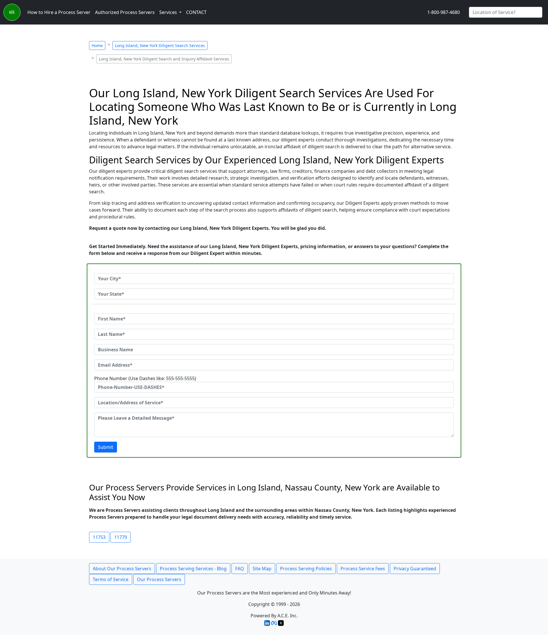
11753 (99, 537)
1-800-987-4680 (443, 12)
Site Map (262, 568)
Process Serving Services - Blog (193, 568)
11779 (120, 537)
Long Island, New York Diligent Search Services (160, 45)
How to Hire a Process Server (58, 12)
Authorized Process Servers (125, 12)
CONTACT (196, 12)
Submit (105, 447)
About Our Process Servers (122, 568)
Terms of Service (110, 579)
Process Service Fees (363, 568)
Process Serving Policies (306, 568)
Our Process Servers (159, 579)
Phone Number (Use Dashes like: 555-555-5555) (145, 378)
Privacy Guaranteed (415, 568)
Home (97, 45)
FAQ (239, 568)
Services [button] (168, 12)
